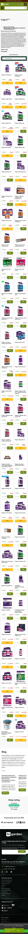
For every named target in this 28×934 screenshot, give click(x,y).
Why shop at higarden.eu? (7, 880)
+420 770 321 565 (9, 869)
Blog (3, 886)
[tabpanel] (9, 784)
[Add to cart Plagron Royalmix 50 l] (10, 593)
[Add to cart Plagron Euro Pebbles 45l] (23, 301)
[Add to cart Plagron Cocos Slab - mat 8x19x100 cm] (23, 253)
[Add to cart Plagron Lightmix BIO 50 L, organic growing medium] (23, 399)
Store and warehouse (6, 893)
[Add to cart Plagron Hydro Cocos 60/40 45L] (10, 374)
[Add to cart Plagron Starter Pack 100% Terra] (23, 642)
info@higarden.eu (9, 866)
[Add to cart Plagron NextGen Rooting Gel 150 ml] (23, 472)
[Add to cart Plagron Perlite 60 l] (23, 496)
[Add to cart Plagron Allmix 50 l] (23, 131)
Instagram (8, 872)
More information (20, 925)
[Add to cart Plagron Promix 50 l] (23, 545)
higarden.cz (6, 919)
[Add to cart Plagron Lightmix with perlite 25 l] (10, 423)
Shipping (3, 885)
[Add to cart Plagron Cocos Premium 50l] (10, 253)
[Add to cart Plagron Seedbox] (10, 618)
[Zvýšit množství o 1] (19, 131)
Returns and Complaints (7, 881)
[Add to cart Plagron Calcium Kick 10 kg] (10, 204)
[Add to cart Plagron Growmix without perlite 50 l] (10, 350)
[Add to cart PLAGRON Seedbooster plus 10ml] (23, 593)
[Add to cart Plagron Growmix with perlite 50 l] (23, 326)
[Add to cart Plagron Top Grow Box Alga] (23, 691)
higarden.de (6, 921)
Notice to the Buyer (6, 883)
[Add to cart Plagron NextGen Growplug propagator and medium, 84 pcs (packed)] (10, 472)
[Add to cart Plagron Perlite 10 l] (10, 496)
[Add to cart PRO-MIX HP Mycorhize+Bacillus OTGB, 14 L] (10, 739)
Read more (5, 792)
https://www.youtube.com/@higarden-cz (12, 872)
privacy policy (21, 845)
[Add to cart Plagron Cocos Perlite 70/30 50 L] (23, 228)
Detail (7, 82)
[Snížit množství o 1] (16, 131)
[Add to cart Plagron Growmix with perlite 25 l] (10, 326)
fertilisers (3, 37)
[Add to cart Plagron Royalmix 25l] (23, 569)
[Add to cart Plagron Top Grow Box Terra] (10, 715)
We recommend (8, 58)
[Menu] (2, 8)
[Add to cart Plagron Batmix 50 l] (10, 180)
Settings (14, 927)
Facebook (4, 872)
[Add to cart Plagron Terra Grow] (23, 666)
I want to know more (13, 54)
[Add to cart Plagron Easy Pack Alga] (10, 277)
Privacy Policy (4, 891)
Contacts (3, 895)
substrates (9, 37)
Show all (3, 770)
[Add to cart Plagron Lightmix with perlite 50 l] (23, 423)
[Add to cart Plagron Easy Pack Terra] (23, 277)
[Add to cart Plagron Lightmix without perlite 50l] (10, 447)
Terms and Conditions (6, 890)
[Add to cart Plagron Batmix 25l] (23, 155)
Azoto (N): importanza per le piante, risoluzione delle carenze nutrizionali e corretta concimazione (9, 779)
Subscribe (22, 851)
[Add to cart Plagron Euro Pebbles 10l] (10, 301)
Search (25, 8)
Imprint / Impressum (6, 888)
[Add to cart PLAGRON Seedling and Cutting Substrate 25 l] (23, 618)
